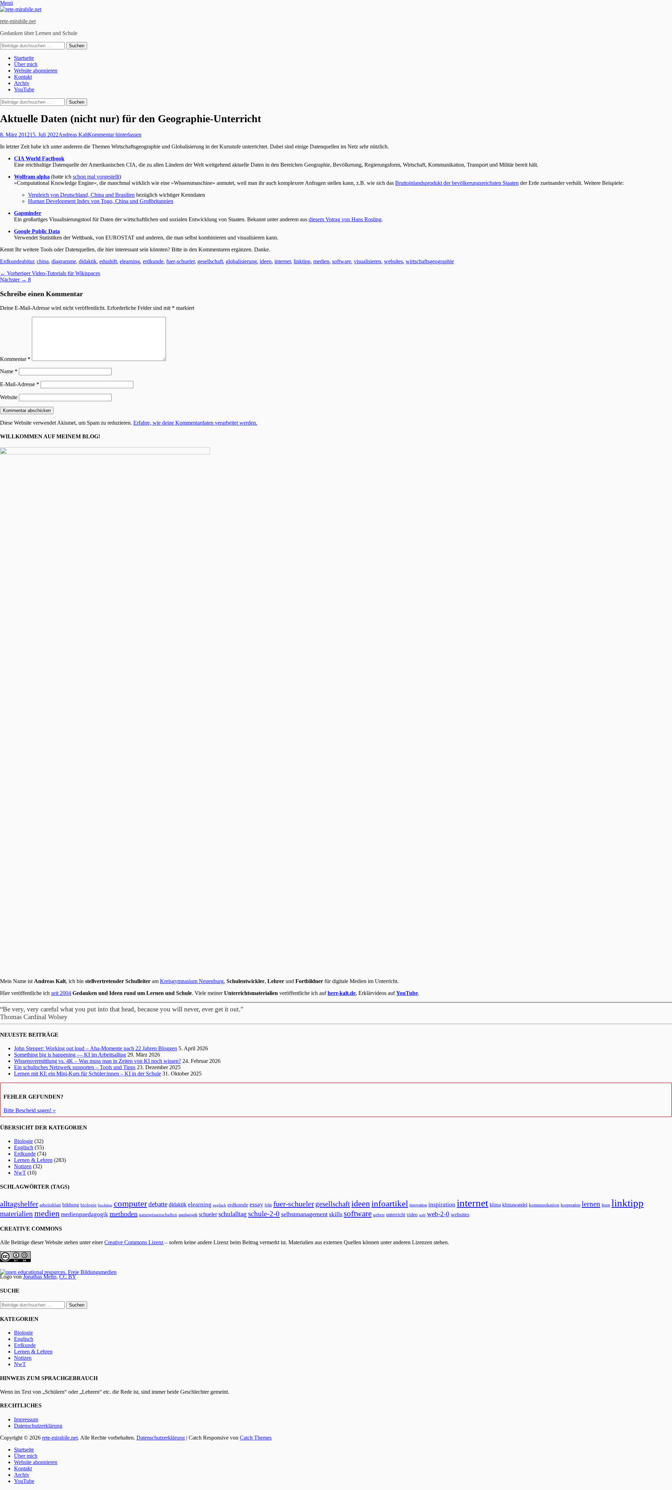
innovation (418, 1205)
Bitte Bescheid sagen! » (30, 1110)
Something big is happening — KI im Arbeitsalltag (70, 1055)
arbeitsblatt (50, 1204)
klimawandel (514, 1204)
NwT (20, 1173)
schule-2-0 (264, 1214)
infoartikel (389, 1203)
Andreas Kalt (73, 135)
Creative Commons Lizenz (133, 1242)
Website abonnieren (35, 71)
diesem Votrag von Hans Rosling (345, 219)
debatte (157, 1204)
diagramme (63, 261)
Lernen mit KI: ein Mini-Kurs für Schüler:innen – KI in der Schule (87, 1074)
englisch (219, 1205)
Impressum (26, 1419)
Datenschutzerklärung (38, 1426)
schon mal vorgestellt (96, 177)
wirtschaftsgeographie (430, 261)
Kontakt (23, 77)
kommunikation (544, 1205)
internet (282, 261)
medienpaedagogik (84, 1214)
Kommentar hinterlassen (114, 135)
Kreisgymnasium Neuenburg (192, 981)
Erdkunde (11, 261)
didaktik (88, 261)
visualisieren (367, 261)
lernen (591, 1204)
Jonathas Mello (39, 1277)
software (341, 261)
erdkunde (153, 261)
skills (335, 1214)
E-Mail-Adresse (19, 384)
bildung (70, 1204)
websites (393, 261)
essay (256, 1204)
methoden (124, 1214)
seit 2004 (61, 993)
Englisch (23, 1147)
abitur (28, 261)
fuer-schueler (180, 261)
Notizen (22, 1166)
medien (321, 261)
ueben (379, 1214)
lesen (606, 1205)
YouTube (24, 89)
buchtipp (105, 1205)
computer (130, 1203)
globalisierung (241, 261)
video (412, 1214)
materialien (16, 1214)
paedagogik (187, 1215)
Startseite (24, 58)
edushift (108, 261)
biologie (88, 1205)
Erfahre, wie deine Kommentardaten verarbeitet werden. (195, 423)
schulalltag (232, 1214)
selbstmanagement (304, 1214)
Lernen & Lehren (33, 1160)
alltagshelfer (19, 1203)
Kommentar (15, 359)
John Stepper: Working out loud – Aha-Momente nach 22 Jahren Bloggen (95, 1048)
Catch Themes (256, 1438)
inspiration (441, 1204)
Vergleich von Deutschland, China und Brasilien (81, 195)
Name (9, 371)
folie (268, 1205)
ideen (266, 261)
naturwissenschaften (158, 1214)
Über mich (25, 64)
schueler (208, 1214)
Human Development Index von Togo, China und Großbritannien (100, 201)
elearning (130, 261)
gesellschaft (210, 261)
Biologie (23, 1141)
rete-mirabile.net (18, 21)
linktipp (302, 261)
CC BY (67, 1277)
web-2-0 (438, 1214)
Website (9, 397)
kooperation (570, 1205)
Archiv (21, 83)
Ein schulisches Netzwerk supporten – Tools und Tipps (74, 1067)
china (43, 261)
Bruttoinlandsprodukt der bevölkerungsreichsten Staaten (457, 183)
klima (495, 1204)
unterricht (395, 1214)
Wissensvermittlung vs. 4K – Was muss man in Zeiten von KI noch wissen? (97, 1061)
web (422, 1215)
